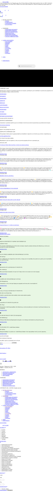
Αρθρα (4, 57)
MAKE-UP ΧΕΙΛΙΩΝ (6, 461)
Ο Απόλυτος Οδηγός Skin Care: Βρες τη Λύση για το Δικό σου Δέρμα (14, 144)
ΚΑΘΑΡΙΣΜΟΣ (3, 490)
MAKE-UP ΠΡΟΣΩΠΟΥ (7, 464)
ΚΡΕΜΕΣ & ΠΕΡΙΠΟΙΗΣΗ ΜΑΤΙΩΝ (10, 450)
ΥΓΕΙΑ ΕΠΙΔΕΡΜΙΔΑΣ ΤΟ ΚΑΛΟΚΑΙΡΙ (9, 188)
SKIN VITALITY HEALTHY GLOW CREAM (10, 199)
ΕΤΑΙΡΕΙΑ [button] (2, 427)
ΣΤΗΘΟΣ (7, 50)
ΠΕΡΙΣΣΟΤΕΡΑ (3, 154)
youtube (8, 361)
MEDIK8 (3, 436)
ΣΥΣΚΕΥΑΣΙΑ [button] (3, 486)
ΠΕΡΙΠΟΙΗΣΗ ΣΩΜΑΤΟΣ (11, 30)
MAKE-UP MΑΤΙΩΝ (6, 463)
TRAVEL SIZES (5, 489)
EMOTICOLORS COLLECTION (7, 212)
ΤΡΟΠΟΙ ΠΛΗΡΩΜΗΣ (8, 374)
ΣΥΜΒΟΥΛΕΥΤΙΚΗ (6, 468)
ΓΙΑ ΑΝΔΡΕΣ (8, 48)
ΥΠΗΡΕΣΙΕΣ (5, 396)
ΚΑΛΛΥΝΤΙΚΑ (8, 24)
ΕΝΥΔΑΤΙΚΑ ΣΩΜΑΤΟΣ (7, 453)
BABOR (3, 429)
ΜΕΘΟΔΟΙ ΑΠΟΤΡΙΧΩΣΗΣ (11, 31)
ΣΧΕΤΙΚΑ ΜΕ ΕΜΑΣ (7, 390)
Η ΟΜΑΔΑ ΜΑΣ (9, 22)
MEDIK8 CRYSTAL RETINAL (7, 175)
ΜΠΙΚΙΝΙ (7, 43)
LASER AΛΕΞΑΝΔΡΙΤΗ (8, 40)
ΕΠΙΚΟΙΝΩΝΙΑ (6, 60)
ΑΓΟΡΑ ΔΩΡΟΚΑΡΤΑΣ (5, 136)
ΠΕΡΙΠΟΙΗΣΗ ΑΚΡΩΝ (10, 34)
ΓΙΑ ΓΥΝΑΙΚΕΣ (8, 41)
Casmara (3, 431)
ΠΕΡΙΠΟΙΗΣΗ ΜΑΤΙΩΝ (7, 444)
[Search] (0, 11)
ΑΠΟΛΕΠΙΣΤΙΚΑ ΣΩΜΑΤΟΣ (7, 455)
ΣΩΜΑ (6, 46)
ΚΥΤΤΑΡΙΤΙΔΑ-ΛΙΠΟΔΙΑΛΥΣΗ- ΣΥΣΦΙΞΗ (11, 456)
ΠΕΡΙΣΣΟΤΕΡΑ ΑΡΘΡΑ (5, 234)
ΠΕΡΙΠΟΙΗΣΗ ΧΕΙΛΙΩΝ (7, 460)
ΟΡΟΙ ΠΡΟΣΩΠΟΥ (6, 446)
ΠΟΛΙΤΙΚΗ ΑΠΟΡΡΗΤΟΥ (8, 373)
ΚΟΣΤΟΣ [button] (2, 473)
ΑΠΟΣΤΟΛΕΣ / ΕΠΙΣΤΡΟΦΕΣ (9, 372)
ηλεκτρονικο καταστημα (5, 125)
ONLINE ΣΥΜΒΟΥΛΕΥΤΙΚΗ (11, 36)
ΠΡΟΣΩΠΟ (7, 42)
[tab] (26, 427)
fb (11, 361)
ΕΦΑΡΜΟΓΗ (9, 490)
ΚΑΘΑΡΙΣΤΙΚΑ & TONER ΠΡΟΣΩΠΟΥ (10, 448)
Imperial (3, 433)
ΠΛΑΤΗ (7, 49)
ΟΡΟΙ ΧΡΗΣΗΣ (6, 375)
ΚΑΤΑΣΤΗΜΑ (3, 422)
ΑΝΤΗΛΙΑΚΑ (4, 452)
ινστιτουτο (2, 6)
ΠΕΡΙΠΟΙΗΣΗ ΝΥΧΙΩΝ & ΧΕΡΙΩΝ (10, 457)
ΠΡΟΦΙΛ (7, 21)
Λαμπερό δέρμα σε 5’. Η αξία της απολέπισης (9, 225)
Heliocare (3, 432)
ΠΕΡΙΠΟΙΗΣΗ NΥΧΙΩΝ (7, 469)
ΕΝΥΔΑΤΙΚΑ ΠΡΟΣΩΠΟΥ (7, 447)
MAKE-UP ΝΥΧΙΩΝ (6, 459)
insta (4, 361)
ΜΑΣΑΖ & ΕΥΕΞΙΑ (9, 33)
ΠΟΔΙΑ (6, 45)
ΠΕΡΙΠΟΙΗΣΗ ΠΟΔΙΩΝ (7, 465)
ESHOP (6, 6)
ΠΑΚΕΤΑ (7, 47)
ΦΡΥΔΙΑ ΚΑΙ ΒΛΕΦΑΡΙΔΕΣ (11, 35)
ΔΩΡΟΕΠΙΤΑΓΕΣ (5, 466)
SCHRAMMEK (5, 437)
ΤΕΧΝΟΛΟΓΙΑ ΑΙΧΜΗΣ (10, 23)
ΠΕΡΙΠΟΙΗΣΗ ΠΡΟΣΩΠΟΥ (11, 29)
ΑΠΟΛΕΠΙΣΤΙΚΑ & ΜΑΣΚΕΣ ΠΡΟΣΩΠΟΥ (11, 451)
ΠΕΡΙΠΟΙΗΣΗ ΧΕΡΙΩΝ (7, 470)
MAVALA (4, 435)
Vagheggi (3, 439)
